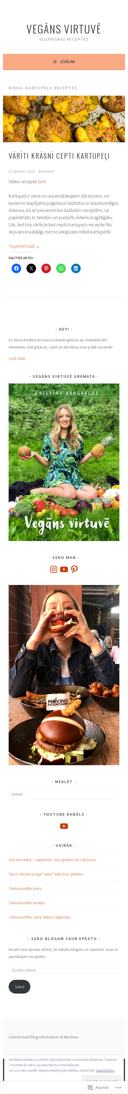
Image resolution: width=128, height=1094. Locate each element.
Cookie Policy (105, 1070)
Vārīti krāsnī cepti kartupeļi (59, 155)
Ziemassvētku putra (25, 888)
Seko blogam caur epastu (64, 938)
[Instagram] (53, 569)
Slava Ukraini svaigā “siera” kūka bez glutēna (46, 874)
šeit (41, 181)
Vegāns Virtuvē (64, 28)
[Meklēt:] (64, 794)
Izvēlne (67, 61)
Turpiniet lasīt (24, 246)
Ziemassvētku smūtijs (27, 902)
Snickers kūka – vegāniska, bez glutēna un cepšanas (52, 859)
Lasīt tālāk (17, 358)
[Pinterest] (74, 569)
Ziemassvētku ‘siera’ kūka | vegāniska (40, 917)
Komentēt (46, 171)
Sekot (19, 986)
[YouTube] (64, 569)
